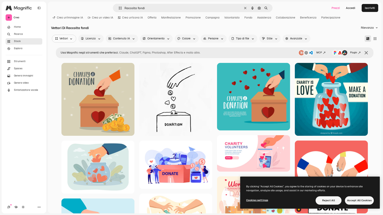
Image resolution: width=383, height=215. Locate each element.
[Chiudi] (366, 52)
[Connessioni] (9, 207)
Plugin (353, 52)
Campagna (212, 17)
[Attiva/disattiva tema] (23, 207)
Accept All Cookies (359, 200)
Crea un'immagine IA (70, 17)
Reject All (328, 200)
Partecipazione (330, 17)
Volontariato (232, 17)
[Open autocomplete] (118, 8)
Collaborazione (285, 17)
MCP (319, 52)
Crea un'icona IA (132, 17)
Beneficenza (308, 17)
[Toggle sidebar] (39, 8)
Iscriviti (370, 8)
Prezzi (336, 8)
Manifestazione (171, 17)
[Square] (375, 38)
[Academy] (16, 207)
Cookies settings (257, 200)
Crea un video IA (102, 17)
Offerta (152, 17)
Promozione (193, 17)
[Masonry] (368, 38)
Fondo (248, 17)
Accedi (350, 8)
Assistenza (264, 17)
